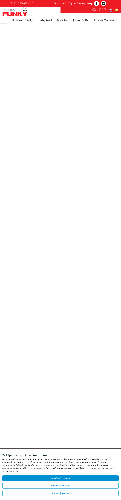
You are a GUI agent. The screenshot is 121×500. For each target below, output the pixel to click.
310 (31, 3)
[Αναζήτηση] (94, 10)
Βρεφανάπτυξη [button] (22, 20)
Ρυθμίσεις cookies (60, 485)
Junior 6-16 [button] (80, 20)
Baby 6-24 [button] (45, 20)
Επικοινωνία (60, 3)
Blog (89, 3)
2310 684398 (20, 3)
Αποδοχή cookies (60, 478)
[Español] (117, 10)
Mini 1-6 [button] (62, 20)
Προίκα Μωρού (103, 20)
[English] (111, 10)
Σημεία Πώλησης (77, 3)
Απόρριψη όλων (60, 493)
